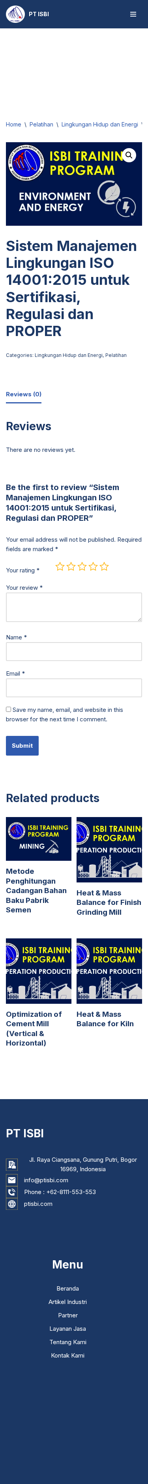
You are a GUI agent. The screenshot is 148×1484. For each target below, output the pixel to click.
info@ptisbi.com (46, 1180)
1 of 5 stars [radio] (60, 566)
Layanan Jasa (67, 1328)
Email (15, 673)
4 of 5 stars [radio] (93, 566)
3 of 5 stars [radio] (82, 566)
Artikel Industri (68, 1302)
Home (13, 124)
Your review (24, 587)
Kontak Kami (67, 1355)
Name (16, 637)
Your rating (22, 570)
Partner (68, 1315)
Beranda (67, 1288)
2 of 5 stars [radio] (71, 566)
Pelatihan (41, 124)
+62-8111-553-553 (71, 1192)
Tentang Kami (67, 1342)
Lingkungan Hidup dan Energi (100, 124)
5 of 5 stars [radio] (104, 566)
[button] (129, 155)
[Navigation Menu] (133, 14)
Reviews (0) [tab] (23, 394)
